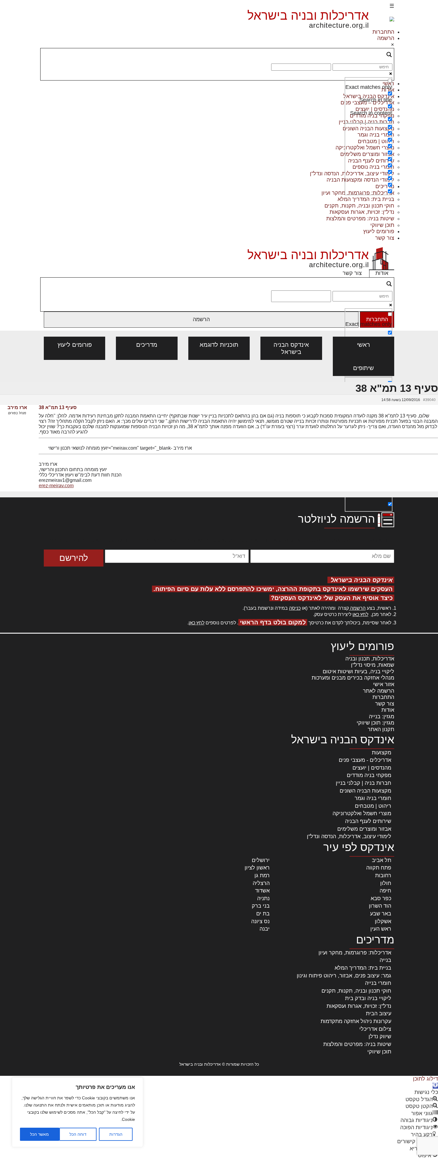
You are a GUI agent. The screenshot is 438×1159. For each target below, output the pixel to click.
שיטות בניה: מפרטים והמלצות (360, 219)
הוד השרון (380, 906)
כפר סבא (381, 898)
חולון (385, 883)
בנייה (385, 960)
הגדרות (115, 1134)
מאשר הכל (39, 1134)
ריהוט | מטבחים (373, 806)
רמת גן (262, 875)
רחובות (383, 875)
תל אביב (381, 860)
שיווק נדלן (380, 1036)
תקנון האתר (381, 729)
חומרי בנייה (378, 983)
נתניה (263, 898)
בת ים (263, 914)
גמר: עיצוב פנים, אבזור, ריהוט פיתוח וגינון (344, 976)
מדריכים (146, 344)
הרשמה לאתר (378, 691)
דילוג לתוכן (425, 1079)
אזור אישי (383, 684)
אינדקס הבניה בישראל (291, 348)
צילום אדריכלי (375, 1029)
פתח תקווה (378, 868)
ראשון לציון (257, 868)
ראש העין (380, 929)
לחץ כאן (360, 614)
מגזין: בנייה (381, 716)
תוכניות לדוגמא (219, 344)
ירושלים (261, 860)
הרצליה (261, 883)
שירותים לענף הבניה (368, 821)
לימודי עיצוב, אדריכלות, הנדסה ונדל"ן (349, 836)
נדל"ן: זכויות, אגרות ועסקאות (362, 212)
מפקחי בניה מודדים (369, 775)
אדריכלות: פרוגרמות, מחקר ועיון (355, 953)
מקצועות (381, 753)
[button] (435, 1086)
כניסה (295, 608)
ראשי (363, 344)
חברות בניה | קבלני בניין (363, 783)
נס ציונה (260, 921)
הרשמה (385, 38)
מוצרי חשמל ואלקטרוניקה (362, 813)
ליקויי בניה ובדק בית (368, 998)
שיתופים (363, 368)
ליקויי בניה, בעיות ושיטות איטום (358, 671)
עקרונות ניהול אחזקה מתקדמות (356, 1021)
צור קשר (384, 238)
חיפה (385, 891)
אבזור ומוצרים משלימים (364, 829)
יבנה (265, 929)
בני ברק (261, 906)
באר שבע (380, 914)
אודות (381, 273)
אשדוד (262, 891)
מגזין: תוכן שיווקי (375, 723)
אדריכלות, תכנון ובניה (369, 659)
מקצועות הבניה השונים (365, 791)
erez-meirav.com (56, 485)
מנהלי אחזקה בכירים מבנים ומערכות (353, 678)
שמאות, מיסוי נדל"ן (372, 665)
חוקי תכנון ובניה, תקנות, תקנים (359, 206)
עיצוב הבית (378, 1013)
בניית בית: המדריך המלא (366, 199)
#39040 (429, 400)
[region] (77, 1112)
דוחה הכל (77, 1134)
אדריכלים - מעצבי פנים (365, 760)
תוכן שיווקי (382, 225)
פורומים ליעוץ (378, 231)
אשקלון (383, 921)
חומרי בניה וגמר (373, 798)
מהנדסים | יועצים (371, 768)
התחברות (383, 32)
